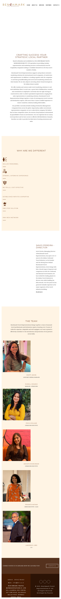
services (41, 5)
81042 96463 (19, 579)
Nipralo (50, 593)
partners (48, 5)
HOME (28, 5)
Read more (39, 292)
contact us (56, 5)
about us (34, 5)
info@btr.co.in (18, 582)
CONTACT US (52, 565)
